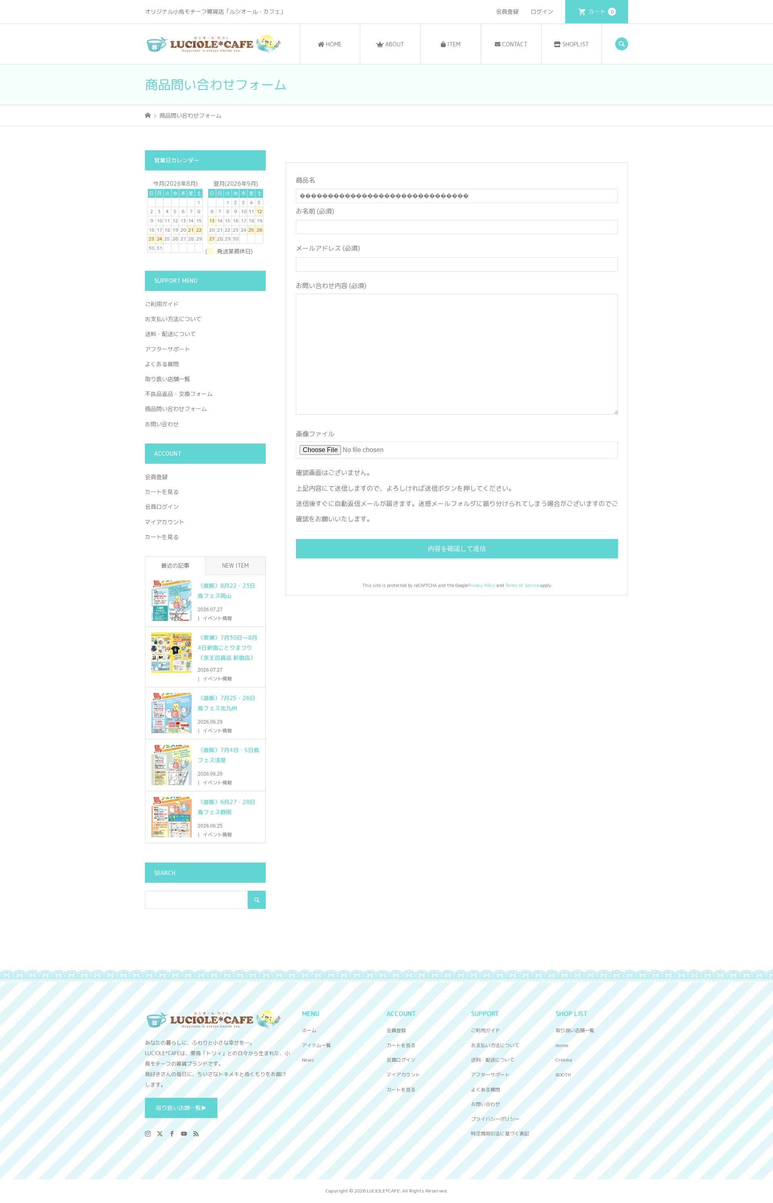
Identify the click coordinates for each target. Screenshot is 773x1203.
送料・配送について (170, 334)
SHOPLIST (575, 44)
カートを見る (162, 492)
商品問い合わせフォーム (176, 409)
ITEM (453, 44)
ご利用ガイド (162, 304)
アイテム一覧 (316, 1045)
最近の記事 (175, 565)
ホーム (309, 1030)
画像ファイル (315, 433)
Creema (564, 1059)
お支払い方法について (173, 319)
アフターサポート (167, 349)
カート (601, 11)
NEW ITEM (235, 565)
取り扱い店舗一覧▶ (181, 1108)
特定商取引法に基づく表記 (500, 1133)
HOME (333, 44)
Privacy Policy (481, 585)
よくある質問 (162, 364)
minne (562, 1045)
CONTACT (513, 44)
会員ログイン (162, 506)
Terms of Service (522, 585)
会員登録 (507, 11)
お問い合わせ (162, 424)
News (308, 1059)
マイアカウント (164, 522)
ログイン (542, 11)
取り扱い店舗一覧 (167, 379)
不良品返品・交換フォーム (179, 394)
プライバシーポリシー (495, 1119)
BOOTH (563, 1074)
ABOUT (394, 44)
